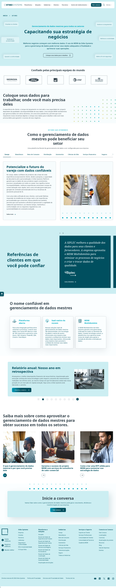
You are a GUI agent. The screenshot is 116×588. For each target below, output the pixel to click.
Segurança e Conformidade (22, 543)
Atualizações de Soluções (45, 562)
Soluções (38, 5)
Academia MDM (83, 543)
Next (63, 233)
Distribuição (62, 540)
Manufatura (62, 535)
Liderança (21, 540)
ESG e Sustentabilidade (25, 547)
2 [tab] (47, 399)
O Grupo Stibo (22, 549)
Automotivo (62, 543)
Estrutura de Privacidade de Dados (53, 578)
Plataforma (28, 5)
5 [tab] (60, 399)
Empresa (20, 532)
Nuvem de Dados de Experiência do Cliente (45, 542)
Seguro (61, 553)
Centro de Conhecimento (79, 5)
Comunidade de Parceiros (86, 540)
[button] (7, 155)
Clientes (56, 5)
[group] (19, 454)
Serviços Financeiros (65, 548)
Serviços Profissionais (85, 535)
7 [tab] (69, 399)
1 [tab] (43, 399)
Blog (100, 545)
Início (5, 16)
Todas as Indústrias (64, 555)
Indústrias (47, 5)
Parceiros (65, 5)
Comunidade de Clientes (86, 538)
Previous (60, 233)
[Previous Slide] (38, 399)
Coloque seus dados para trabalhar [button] (57, 55)
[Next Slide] (77, 399)
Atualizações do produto (106, 540)
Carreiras (102, 538)
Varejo (60, 532)
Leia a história (69, 282)
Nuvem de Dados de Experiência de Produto (45, 538)
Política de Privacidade (34, 578)
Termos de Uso (70, 578)
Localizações (102, 535)
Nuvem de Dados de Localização (44, 555)
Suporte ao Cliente (84, 532)
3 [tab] (52, 399)
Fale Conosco (103, 532)
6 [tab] (65, 399)
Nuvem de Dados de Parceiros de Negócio (44, 546)
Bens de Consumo (64, 538)
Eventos (101, 550)
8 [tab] (73, 399)
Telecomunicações (64, 550)
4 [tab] (56, 399)
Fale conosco (96, 5)
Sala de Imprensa (104, 548)
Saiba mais (10, 214)
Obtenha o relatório (20, 390)
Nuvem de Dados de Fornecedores (44, 550)
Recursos (101, 543)
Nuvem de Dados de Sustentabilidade (44, 559)
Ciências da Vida (63, 545)
